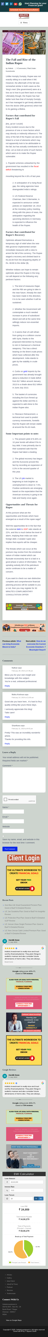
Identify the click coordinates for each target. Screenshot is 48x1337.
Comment (7, 766)
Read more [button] (9, 962)
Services (10, 1290)
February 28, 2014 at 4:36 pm (22, 671)
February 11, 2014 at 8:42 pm (22, 728)
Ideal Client (11, 1281)
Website (6, 826)
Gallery (9, 1278)
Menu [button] (25, 22)
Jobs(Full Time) (12, 1284)
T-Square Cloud (30, 1331)
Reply (7, 686)
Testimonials (11, 1293)
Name (5, 807)
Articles (9, 1275)
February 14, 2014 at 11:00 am (23, 697)
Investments (10, 71)
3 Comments (21, 68)
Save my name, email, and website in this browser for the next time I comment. (20, 841)
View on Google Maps (14, 1320)
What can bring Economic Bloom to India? (11, 644)
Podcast (10, 1287)
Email (5, 817)
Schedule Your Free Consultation (24, 10)
